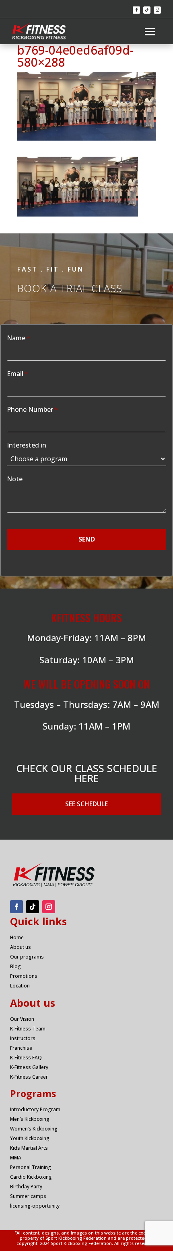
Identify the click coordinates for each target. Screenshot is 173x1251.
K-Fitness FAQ (26, 1057)
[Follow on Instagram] (157, 10)
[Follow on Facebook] (136, 10)
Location (20, 985)
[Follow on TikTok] (146, 10)
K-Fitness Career (29, 1076)
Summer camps (28, 1196)
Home (17, 937)
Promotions (23, 976)
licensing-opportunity (35, 1205)
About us (20, 947)
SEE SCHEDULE (86, 803)
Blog (15, 966)
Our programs (27, 956)
